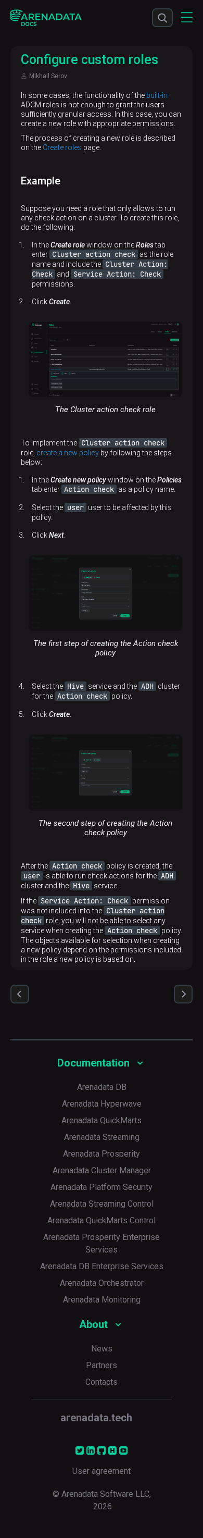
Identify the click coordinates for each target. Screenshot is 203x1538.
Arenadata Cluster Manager (102, 1170)
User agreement (101, 1471)
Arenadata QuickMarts (101, 1120)
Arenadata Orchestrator (102, 1283)
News (101, 1349)
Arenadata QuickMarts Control (101, 1220)
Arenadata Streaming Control (102, 1204)
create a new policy (67, 453)
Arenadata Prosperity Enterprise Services (101, 1243)
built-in (157, 95)
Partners (101, 1365)
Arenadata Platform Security (101, 1187)
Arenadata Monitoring (102, 1300)
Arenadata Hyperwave (102, 1104)
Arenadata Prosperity (101, 1154)
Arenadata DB (101, 1087)
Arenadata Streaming (101, 1137)
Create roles (62, 147)
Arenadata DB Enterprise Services (101, 1266)
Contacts (101, 1382)
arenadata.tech (96, 1417)
